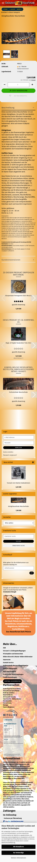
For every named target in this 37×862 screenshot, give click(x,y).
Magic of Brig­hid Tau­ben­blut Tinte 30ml (18, 343)
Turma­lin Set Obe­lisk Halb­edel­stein (18, 483)
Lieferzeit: (5, 66)
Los (31, 573)
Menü (3, 3)
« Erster (5, 9)
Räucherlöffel (30, 197)
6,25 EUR (18, 487)
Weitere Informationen (18, 858)
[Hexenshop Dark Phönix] (18, 3)
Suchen (18, 541)
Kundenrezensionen (11, 260)
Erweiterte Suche (18, 545)
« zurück (12, 9)
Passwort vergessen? (10, 455)
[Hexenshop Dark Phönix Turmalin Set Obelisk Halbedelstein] (18, 472)
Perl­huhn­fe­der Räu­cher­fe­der (18, 392)
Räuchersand (6, 195)
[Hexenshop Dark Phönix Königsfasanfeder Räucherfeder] (18, 34)
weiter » (19, 9)
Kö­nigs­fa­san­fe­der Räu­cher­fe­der (18, 506)
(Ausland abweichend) (23, 68)
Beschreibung (8, 107)
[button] (5, 84)
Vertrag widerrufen (12, 681)
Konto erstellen (8, 452)
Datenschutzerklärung (8, 842)
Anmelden (18, 447)
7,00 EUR (18, 510)
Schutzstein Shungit (9, 592)
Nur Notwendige (18, 853)
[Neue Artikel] (33, 462)
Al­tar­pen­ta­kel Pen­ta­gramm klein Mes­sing (18, 296)
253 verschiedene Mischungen (17, 183)
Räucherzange (18, 197)
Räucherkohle (7, 199)
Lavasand (15, 195)
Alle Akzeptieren (18, 847)
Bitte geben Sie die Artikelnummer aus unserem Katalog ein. (16, 563)
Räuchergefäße (21, 199)
